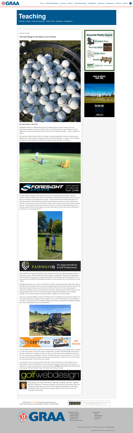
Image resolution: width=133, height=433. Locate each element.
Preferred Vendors (110, 427)
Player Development (80, 3)
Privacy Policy (81, 427)
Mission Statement (99, 415)
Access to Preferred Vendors (76, 420)
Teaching (63, 3)
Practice (70, 3)
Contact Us (97, 418)
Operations (101, 3)
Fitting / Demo (50, 21)
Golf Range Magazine (52, 3)
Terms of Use (89, 427)
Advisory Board (98, 417)
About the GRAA (96, 412)
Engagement (110, 3)
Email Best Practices (74, 415)
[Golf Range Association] (10, 3)
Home (42, 3)
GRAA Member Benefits (73, 412)
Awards (125, 3)
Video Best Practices (74, 417)
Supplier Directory (74, 418)
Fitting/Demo (92, 3)
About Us (97, 414)
